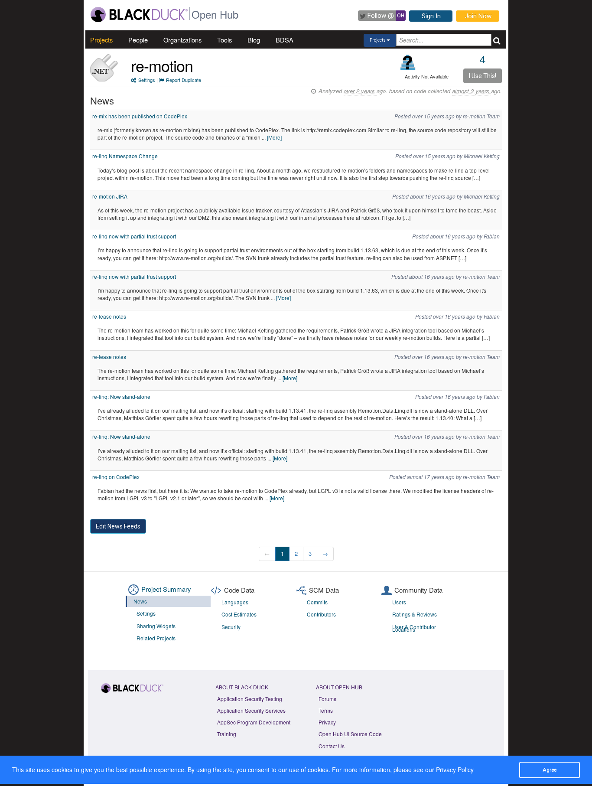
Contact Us (332, 746)
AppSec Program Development (253, 722)
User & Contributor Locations (414, 628)
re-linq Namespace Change (125, 156)
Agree (549, 769)
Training (226, 733)
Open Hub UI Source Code (350, 733)
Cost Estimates (239, 614)
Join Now (478, 16)
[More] (274, 137)
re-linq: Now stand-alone (121, 396)
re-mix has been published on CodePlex (139, 116)
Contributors (321, 614)
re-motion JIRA (109, 196)
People (138, 39)
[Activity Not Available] (408, 62)
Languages (234, 602)
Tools (224, 39)
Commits (317, 602)
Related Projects (156, 638)
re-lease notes (109, 316)
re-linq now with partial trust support (134, 236)
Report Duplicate (183, 79)
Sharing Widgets (156, 625)
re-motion (162, 65)
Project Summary (166, 589)
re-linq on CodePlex (116, 476)
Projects (101, 39)
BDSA (284, 39)
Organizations (182, 39)
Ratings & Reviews (414, 614)
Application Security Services (251, 710)
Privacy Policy (455, 769)
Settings (146, 79)
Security (231, 626)
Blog (253, 39)
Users (399, 602)
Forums (327, 698)
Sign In (431, 16)
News (140, 601)
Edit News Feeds (118, 526)
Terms (326, 710)
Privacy (327, 722)
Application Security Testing (249, 698)
